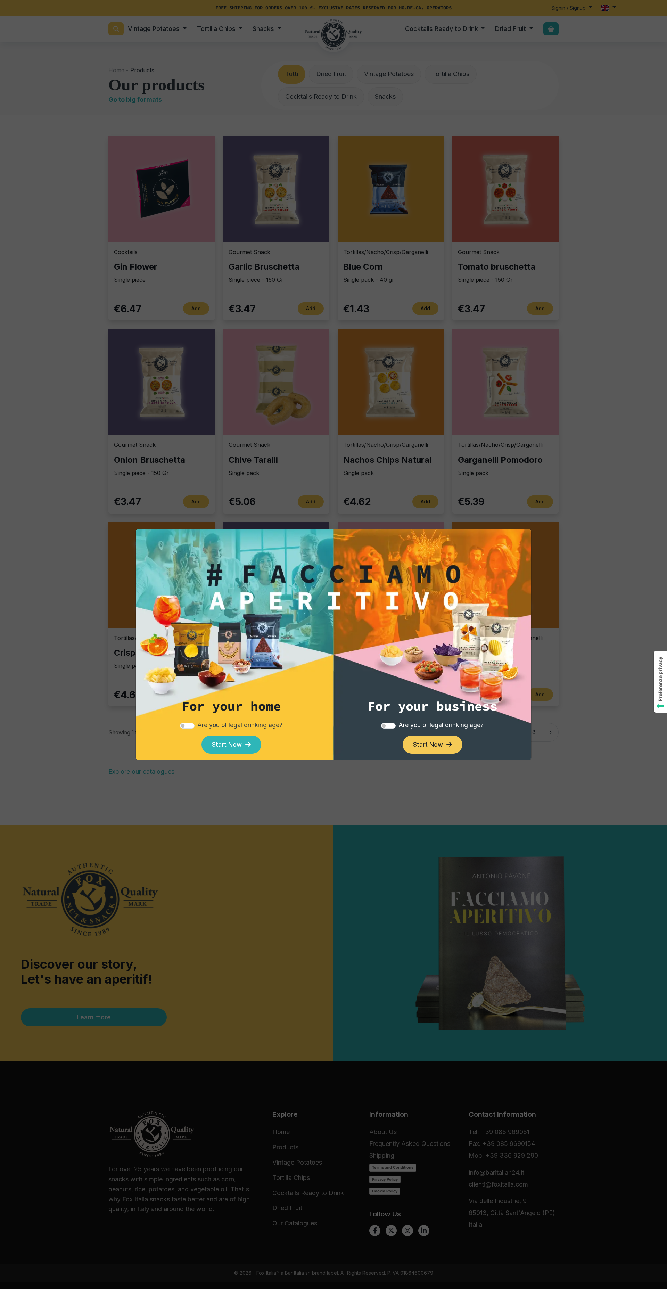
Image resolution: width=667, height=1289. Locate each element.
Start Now (228, 744)
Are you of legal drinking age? (239, 725)
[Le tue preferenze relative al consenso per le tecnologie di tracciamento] (660, 682)
